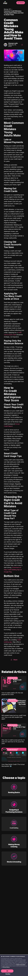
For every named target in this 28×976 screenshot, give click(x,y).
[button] (22, 45)
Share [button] (15, 660)
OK (7, 971)
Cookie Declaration (20, 964)
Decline (8, 974)
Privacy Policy (6, 967)
